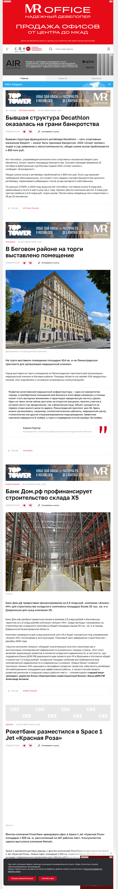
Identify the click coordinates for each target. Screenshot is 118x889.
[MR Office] (58, 22)
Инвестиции (13, 484)
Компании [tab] (96, 78)
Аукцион (10, 242)
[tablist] (58, 78)
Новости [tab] (62, 78)
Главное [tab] (24, 78)
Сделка (10, 724)
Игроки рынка (27, 110)
